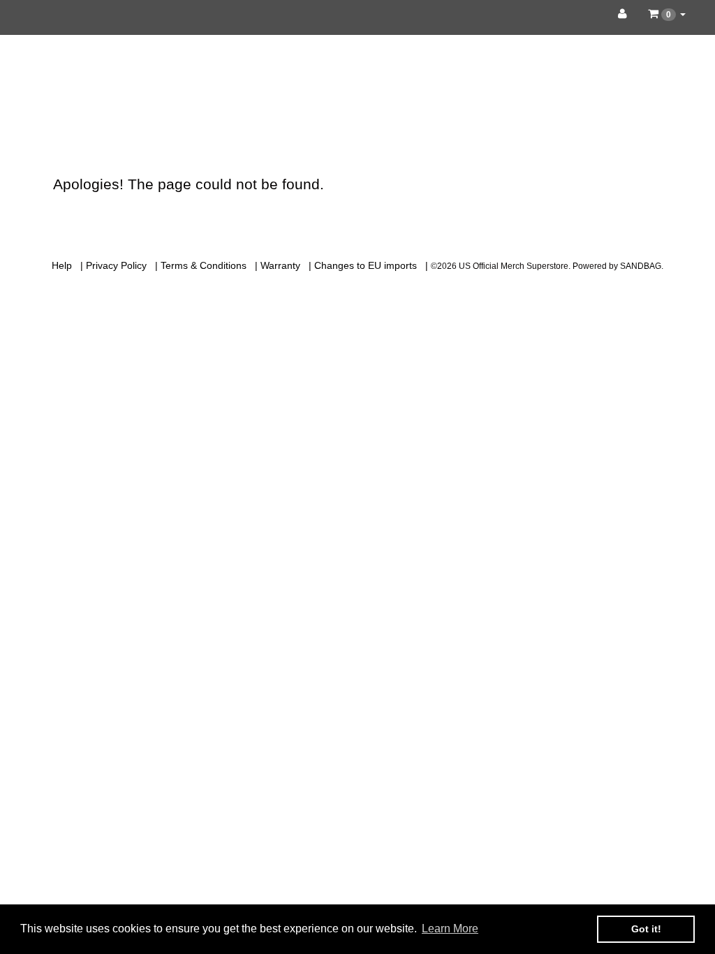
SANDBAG (640, 266)
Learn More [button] (450, 928)
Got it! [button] (646, 928)
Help (62, 265)
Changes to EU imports (365, 265)
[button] (666, 14)
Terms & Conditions (203, 265)
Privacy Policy (116, 265)
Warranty (280, 265)
